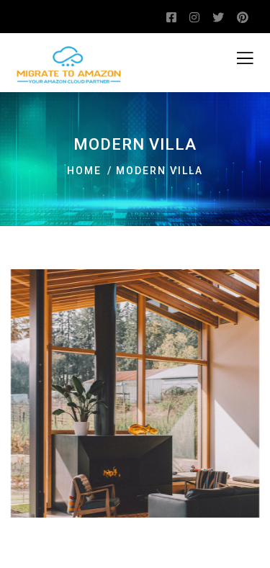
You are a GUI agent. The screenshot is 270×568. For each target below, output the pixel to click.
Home (84, 170)
